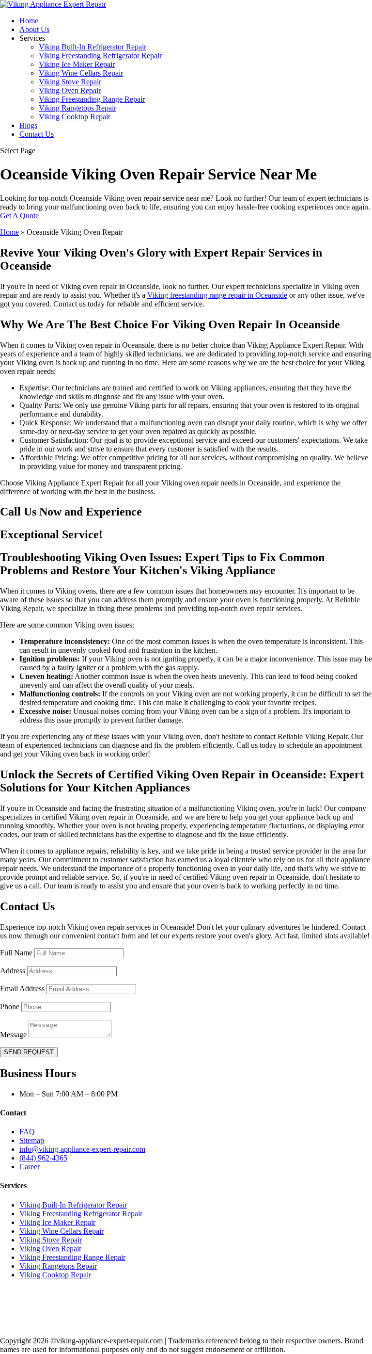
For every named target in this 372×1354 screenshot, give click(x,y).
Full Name (16, 953)
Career (29, 1166)
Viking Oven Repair (70, 90)
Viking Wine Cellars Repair (81, 73)
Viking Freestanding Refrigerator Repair (100, 55)
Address (12, 971)
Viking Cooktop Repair (74, 117)
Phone (9, 1006)
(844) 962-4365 (43, 1158)
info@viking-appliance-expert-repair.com (82, 1149)
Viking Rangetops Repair (77, 108)
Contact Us (36, 134)
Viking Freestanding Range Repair (92, 99)
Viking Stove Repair (70, 82)
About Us (34, 29)
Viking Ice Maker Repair (77, 64)
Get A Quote (19, 215)
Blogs (28, 125)
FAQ (27, 1132)
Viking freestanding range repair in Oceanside (217, 295)
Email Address (22, 988)
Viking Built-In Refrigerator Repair (92, 47)
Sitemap (31, 1140)
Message (13, 1035)
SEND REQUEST (29, 1052)
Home (28, 20)
